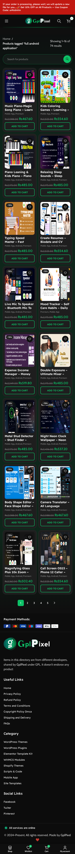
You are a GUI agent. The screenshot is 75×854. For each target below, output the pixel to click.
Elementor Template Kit (18, 753)
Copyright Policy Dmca (18, 711)
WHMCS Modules (14, 759)
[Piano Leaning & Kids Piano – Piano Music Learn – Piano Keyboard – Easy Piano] (20, 152)
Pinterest (9, 813)
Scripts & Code (13, 771)
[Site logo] (37, 20)
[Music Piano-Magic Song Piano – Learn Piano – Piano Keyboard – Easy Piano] (20, 86)
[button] (20, 126)
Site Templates (12, 783)
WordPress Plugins (15, 748)
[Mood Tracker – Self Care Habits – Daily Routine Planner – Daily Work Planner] (55, 284)
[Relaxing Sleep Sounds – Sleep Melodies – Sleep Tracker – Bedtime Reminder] (55, 152)
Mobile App (10, 113)
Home (6, 39)
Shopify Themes (13, 765)
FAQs (7, 723)
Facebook (9, 801)
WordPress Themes (15, 742)
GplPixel (22, 664)
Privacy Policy (12, 694)
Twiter (7, 807)
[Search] (59, 21)
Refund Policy (12, 700)
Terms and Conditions (17, 705)
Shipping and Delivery (17, 717)
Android (18, 180)
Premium (19, 113)
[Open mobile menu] (6, 21)
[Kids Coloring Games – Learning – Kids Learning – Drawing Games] (55, 86)
